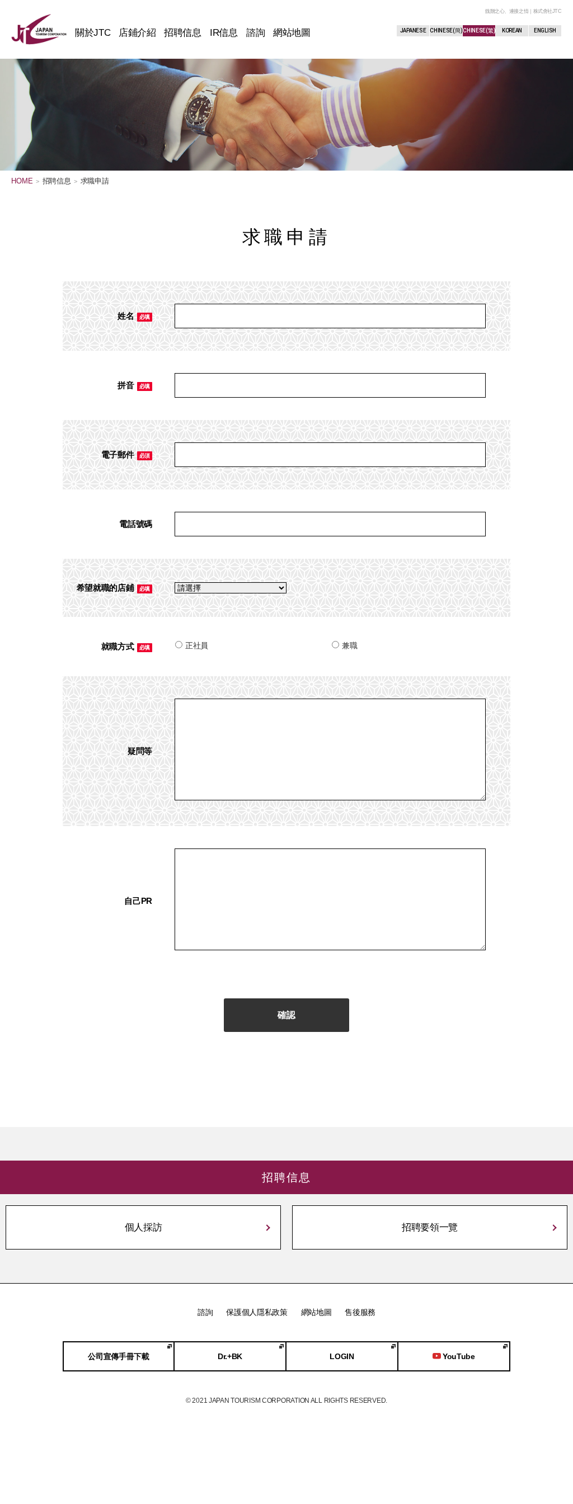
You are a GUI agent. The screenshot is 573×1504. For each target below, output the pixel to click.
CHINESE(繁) (479, 30)
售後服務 (360, 1312)
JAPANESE (413, 30)
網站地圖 (316, 1312)
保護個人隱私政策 (257, 1312)
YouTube (459, 1356)
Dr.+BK (230, 1356)
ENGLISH (545, 30)
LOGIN (342, 1356)
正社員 (196, 645)
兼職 (349, 645)
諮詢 (205, 1312)
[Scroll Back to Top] (542, 1445)
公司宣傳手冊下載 (118, 1356)
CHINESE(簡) (446, 30)
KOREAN (512, 30)
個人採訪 (143, 1227)
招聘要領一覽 (430, 1227)
